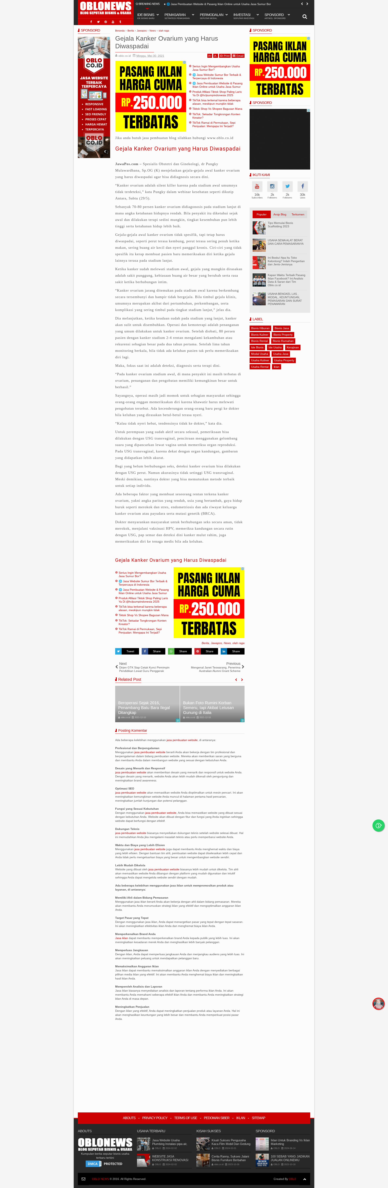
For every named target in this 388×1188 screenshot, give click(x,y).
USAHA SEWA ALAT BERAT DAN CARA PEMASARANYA (286, 242)
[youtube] (113, 22)
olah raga (238, 643)
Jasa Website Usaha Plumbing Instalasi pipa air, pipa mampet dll (169, 1143)
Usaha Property (284, 360)
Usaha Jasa (280, 353)
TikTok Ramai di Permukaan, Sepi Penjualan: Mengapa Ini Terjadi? (213, 124)
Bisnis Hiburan (260, 328)
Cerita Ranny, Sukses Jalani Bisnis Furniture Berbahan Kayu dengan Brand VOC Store (230, 1162)
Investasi (243, 16)
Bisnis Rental (259, 341)
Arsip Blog (279, 214)
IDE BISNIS (145, 16)
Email (240, 55)
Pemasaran (177, 16)
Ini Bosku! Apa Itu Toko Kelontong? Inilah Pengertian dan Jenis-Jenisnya (286, 261)
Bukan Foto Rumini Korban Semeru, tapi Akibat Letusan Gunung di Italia (208, 708)
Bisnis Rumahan (283, 341)
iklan (276, 366)
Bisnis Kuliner (259, 334)
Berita (205, 643)
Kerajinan (293, 347)
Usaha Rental (260, 366)
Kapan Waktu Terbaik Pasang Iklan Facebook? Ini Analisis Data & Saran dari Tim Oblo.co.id (286, 280)
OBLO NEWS (100, 1179)
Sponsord (275, 16)
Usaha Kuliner (260, 360)
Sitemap (258, 1118)
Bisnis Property (283, 334)
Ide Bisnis (257, 347)
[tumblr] (120, 22)
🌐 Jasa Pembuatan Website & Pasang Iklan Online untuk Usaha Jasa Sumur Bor (219, 4)
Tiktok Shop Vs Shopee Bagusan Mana (217, 108)
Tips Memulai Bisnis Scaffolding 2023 (280, 224)
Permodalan (211, 16)
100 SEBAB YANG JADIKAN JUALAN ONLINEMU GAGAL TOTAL (290, 1160)
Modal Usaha (259, 353)
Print (227, 55)
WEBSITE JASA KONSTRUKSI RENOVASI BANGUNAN (170, 1160)
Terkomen (298, 214)
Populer (262, 214)
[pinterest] (105, 22)
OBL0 (292, 1179)
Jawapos (216, 643)
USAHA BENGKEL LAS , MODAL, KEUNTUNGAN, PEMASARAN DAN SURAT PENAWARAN (285, 299)
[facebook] (91, 22)
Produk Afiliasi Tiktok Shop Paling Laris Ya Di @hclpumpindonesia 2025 (217, 93)
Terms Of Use (185, 1118)
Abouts (129, 1118)
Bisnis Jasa (282, 328)
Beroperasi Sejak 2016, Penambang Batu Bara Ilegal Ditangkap (144, 708)
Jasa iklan (122, 938)
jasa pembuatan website (182, 740)
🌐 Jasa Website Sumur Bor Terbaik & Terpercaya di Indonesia (216, 76)
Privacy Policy (154, 1118)
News (227, 643)
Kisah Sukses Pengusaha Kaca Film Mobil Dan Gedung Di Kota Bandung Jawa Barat (231, 1143)
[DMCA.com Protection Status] (105, 1163)
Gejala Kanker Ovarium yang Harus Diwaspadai (177, 148)
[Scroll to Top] (304, 1179)
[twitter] (98, 22)
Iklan (240, 1118)
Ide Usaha (275, 347)
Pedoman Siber (216, 1118)
